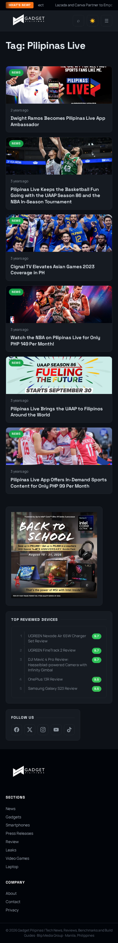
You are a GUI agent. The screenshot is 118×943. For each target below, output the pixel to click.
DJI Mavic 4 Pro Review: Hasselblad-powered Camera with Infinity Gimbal (57, 664)
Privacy (12, 910)
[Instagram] (43, 729)
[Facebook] (16, 729)
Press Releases (19, 833)
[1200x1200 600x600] (54, 596)
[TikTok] (69, 729)
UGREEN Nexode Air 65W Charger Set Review (57, 638)
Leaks (11, 850)
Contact (13, 901)
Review (12, 841)
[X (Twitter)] (29, 729)
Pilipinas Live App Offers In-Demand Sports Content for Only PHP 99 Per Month (59, 483)
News (10, 808)
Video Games (17, 858)
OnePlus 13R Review (45, 679)
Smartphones (18, 825)
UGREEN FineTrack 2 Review (52, 650)
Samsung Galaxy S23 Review (52, 688)
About (11, 893)
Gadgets (13, 817)
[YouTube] (56, 729)
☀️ (92, 20)
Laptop (12, 866)
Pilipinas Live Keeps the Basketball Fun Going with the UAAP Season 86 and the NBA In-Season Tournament (55, 195)
